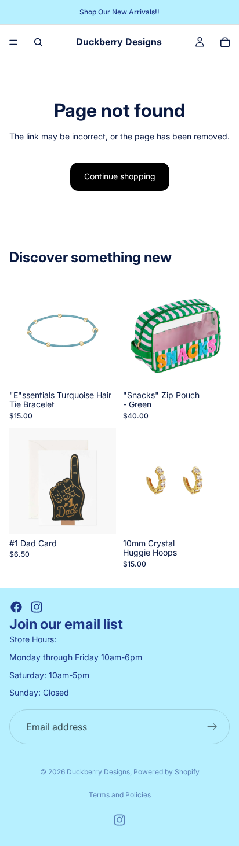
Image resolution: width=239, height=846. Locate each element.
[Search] (38, 42)
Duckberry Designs (98, 771)
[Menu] (13, 42)
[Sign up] (212, 727)
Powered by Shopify (166, 771)
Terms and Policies (120, 794)
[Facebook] (16, 607)
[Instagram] (37, 607)
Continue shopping (119, 176)
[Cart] (225, 42)
